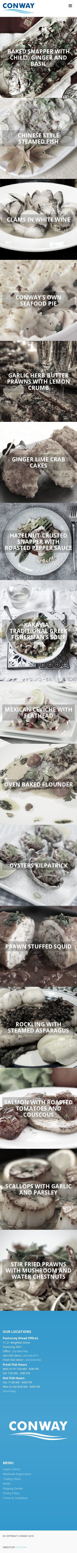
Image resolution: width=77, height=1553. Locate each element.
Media (6, 1483)
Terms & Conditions (15, 1498)
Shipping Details (13, 1488)
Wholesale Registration (17, 1474)
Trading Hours (12, 1479)
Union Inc (21, 1547)
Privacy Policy (11, 1493)
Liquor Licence (12, 1469)
